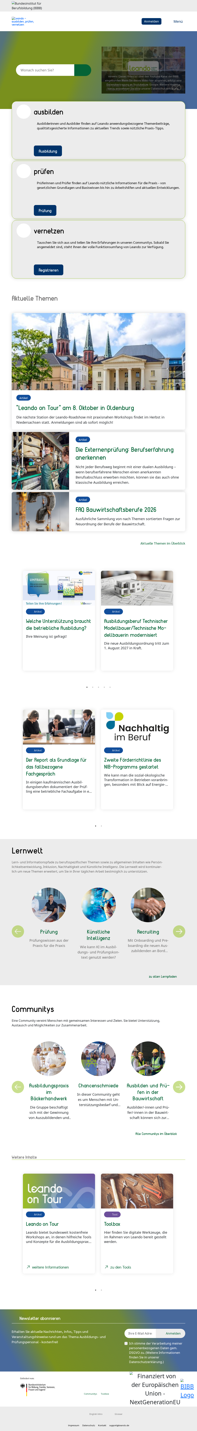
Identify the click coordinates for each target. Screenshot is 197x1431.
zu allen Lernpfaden (163, 976)
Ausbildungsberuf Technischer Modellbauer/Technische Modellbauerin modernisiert (136, 627)
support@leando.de (119, 1425)
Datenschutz (88, 1425)
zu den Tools (120, 1267)
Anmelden (151, 21)
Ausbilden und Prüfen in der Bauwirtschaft (148, 1092)
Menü (178, 21)
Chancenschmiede (98, 1085)
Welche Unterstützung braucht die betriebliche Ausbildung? (58, 624)
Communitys (90, 1393)
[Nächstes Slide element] (179, 624)
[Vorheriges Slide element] (17, 624)
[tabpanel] (59, 621)
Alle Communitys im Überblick (156, 1133)
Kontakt (102, 1425)
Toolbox (105, 1393)
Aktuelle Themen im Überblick (162, 543)
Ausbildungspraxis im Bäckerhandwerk (49, 1092)
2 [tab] (93, 687)
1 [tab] (87, 687)
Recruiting (148, 931)
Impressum (73, 1425)
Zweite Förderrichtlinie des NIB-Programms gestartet (132, 763)
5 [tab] (110, 687)
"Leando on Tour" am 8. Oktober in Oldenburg (75, 407)
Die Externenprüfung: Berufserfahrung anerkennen (125, 453)
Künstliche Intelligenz (98, 935)
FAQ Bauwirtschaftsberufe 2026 (116, 509)
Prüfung (45, 210)
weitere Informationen (50, 1267)
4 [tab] (104, 687)
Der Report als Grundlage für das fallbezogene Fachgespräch (56, 766)
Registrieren (48, 270)
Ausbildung (48, 151)
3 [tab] (98, 687)
